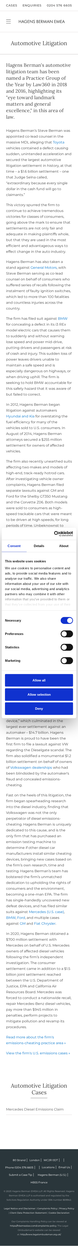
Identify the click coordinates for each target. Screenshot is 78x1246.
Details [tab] (39, 546)
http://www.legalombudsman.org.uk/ (40, 1234)
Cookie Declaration (59, 1212)
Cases (11, 5)
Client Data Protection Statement (28, 1212)
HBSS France (39, 1182)
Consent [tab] (14, 546)
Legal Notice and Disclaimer (19, 1208)
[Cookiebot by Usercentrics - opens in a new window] (55, 534)
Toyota (58, 142)
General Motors (44, 268)
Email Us (64, 1167)
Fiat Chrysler (44, 923)
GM (23, 923)
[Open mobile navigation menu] (8, 21)
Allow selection (39, 694)
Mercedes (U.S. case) (46, 912)
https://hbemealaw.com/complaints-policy (33, 1225)
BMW (63, 319)
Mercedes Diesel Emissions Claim (35, 1109)
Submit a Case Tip (20, 1174)
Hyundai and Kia (20, 416)
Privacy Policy (66, 1208)
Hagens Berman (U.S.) (52, 1174)
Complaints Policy (47, 1208)
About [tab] (64, 546)
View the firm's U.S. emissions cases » (38, 1053)
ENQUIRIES (32, 5)
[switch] (67, 633)
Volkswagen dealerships (31, 767)
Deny (39, 708)
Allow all (39, 680)
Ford (21, 918)
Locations (48, 1167)
